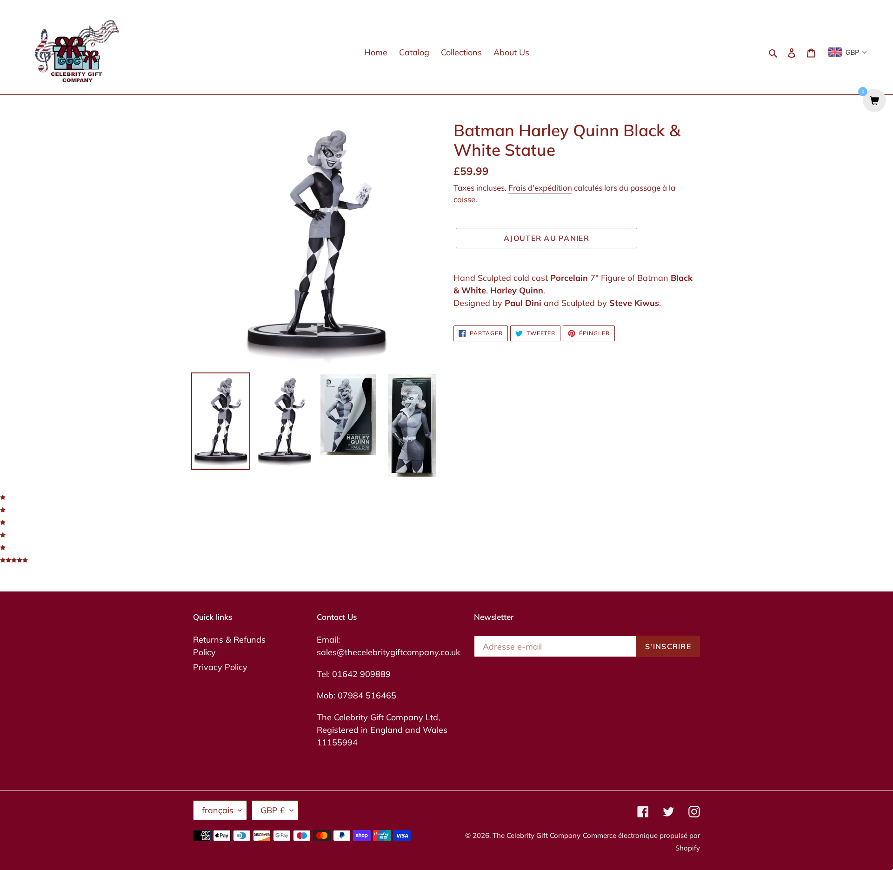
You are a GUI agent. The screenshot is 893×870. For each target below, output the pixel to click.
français (217, 810)
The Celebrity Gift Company (536, 835)
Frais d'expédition (540, 188)
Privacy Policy (220, 667)
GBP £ (272, 810)
